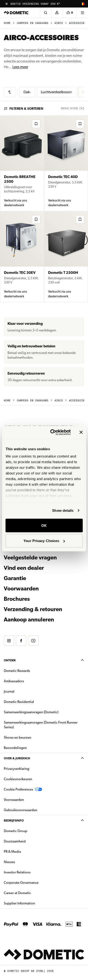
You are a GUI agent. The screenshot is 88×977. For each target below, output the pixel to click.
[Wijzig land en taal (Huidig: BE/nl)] (82, 4)
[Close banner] (81, 432)
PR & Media (27, 851)
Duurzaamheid (15, 841)
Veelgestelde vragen (30, 557)
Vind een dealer (24, 568)
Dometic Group (30, 831)
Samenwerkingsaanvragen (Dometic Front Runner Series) (40, 724)
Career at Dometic (32, 893)
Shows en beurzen (17, 737)
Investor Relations (32, 872)
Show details (62, 510)
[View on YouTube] (33, 641)
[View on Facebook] (21, 641)
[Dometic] (16, 12)
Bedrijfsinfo (14, 820)
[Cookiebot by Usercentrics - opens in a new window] (52, 432)
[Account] (56, 13)
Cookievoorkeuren (18, 779)
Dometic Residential (34, 701)
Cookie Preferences (18, 789)
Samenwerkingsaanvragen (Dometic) (31, 712)
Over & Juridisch (17, 758)
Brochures (42, 598)
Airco (58, 23)
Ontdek (10, 660)
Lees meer (20, 67)
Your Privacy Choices (41, 541)
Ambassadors (14, 681)
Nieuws (24, 862)
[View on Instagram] (9, 641)
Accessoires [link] (78, 23)
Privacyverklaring (16, 769)
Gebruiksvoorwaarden (20, 810)
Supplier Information (19, 903)
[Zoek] (45, 13)
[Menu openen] (82, 13)
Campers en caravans (32, 23)
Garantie (15, 578)
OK (44, 525)
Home (7, 23)
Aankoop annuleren (29, 619)
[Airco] (9, 92)
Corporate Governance (36, 882)
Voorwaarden (21, 588)
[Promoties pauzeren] (6, 4)
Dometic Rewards (17, 671)
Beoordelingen (15, 748)
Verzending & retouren (33, 609)
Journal (9, 691)
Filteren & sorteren (26, 108)
